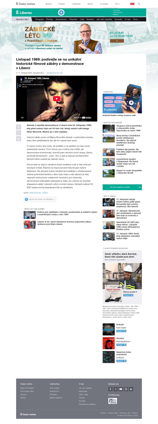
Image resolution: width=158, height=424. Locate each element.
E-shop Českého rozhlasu (116, 248)
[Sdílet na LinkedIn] (18, 138)
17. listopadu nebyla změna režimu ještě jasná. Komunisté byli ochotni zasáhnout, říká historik (128, 203)
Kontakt (118, 19)
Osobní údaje (113, 413)
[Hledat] (139, 4)
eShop (23, 398)
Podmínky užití (125, 413)
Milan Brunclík (35, 193)
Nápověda (83, 391)
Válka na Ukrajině (27, 388)
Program (62, 4)
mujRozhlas (76, 4)
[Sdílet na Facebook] (18, 127)
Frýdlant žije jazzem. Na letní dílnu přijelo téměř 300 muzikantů (129, 151)
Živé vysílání (108, 105)
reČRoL (45, 193)
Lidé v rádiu (83, 395)
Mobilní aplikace (56, 398)
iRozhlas (49, 4)
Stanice (90, 4)
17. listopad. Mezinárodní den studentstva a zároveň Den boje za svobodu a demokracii (128, 214)
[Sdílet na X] (18, 132)
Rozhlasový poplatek (87, 404)
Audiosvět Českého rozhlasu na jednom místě (119, 115)
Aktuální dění (22, 19)
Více (136, 19)
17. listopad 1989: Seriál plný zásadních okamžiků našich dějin (128, 235)
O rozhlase (104, 4)
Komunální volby (27, 391)
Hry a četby (108, 98)
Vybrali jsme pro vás (55, 73)
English (135, 413)
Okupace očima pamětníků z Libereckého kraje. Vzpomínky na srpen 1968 (129, 128)
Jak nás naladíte (104, 19)
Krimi (118, 98)
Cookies (103, 413)
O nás (127, 19)
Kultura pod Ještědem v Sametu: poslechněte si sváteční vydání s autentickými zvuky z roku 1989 (67, 213)
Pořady (49, 19)
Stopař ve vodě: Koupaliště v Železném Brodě (129, 171)
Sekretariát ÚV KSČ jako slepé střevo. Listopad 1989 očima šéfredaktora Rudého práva (128, 225)
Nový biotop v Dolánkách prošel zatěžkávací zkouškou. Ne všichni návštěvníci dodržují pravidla (128, 140)
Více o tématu (110, 196)
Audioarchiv (117, 12)
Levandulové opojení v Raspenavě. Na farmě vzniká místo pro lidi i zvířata (127, 162)
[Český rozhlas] (25, 4)
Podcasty (53, 395)
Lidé (82, 19)
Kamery (116, 14)
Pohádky (107, 101)
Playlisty (73, 19)
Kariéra (82, 398)
